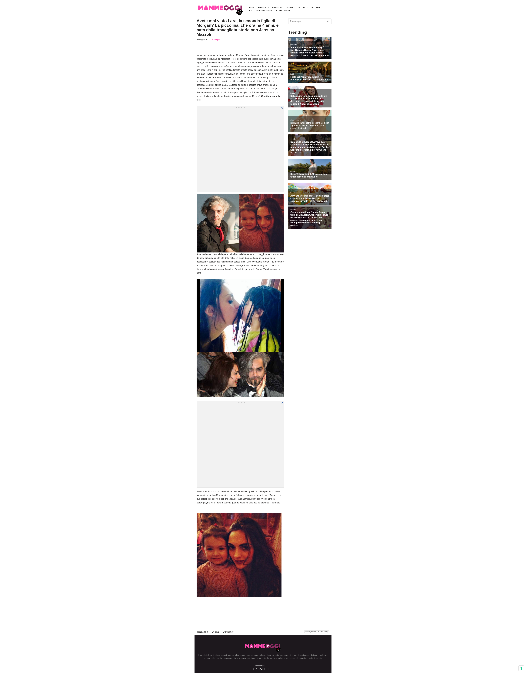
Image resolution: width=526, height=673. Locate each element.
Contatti (215, 632)
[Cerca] (328, 21)
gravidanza (241, 658)
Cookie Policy (323, 632)
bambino (273, 658)
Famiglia (216, 40)
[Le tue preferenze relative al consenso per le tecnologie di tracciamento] (521, 668)
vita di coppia (316, 658)
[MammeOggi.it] (221, 8)
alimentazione (302, 658)
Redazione (202, 632)
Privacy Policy (310, 632)
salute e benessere (286, 658)
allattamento (253, 658)
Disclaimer (228, 632)
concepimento (230, 658)
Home (252, 7)
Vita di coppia (283, 11)
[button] (268, 7)
